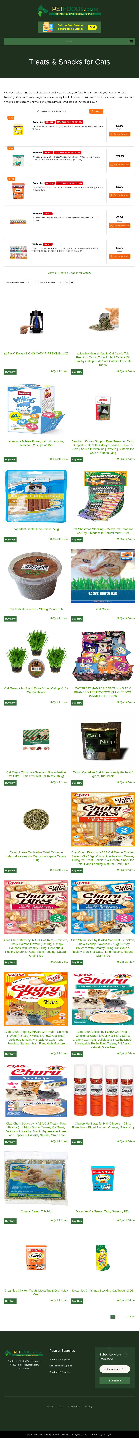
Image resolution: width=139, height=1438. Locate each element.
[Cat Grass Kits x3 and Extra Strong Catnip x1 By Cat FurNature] (36, 655)
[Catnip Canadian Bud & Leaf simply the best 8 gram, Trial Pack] (103, 739)
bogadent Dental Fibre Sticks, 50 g (36, 529)
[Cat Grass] (103, 576)
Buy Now (10, 372)
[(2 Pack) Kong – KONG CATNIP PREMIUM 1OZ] (36, 320)
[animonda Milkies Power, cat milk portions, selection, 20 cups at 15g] (36, 408)
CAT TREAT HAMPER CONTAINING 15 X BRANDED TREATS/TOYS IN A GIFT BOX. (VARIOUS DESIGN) (103, 692)
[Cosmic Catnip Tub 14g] (36, 1178)
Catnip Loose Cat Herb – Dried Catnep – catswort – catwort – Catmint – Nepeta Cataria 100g (36, 856)
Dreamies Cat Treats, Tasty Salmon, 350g (103, 1211)
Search (98, 111)
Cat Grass (103, 609)
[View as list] (72, 282)
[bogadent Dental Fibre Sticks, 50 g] (36, 496)
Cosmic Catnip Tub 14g (36, 1211)
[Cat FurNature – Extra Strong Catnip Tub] (36, 576)
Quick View (60, 371)
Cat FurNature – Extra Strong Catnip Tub (36, 609)
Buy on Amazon (121, 134)
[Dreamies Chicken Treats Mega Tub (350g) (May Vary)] (36, 1258)
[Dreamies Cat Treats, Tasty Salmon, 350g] (103, 1178)
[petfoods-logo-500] (24, 1353)
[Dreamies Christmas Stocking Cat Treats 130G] (103, 1258)
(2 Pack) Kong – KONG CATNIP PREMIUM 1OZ (36, 353)
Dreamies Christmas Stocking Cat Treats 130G (103, 1290)
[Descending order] (34, 282)
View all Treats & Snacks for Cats (68, 272)
